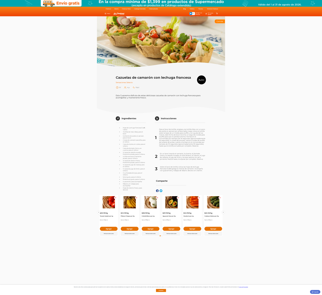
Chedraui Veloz (126, 9)
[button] (160, 235)
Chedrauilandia (153, 9)
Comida (220, 21)
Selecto (116, 9)
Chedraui (108, 9)
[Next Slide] (223, 212)
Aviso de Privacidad (243, 287)
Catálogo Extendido (140, 9)
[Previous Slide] (98, 212)
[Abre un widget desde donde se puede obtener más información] (315, 292)
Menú (108, 13)
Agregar (109, 229)
